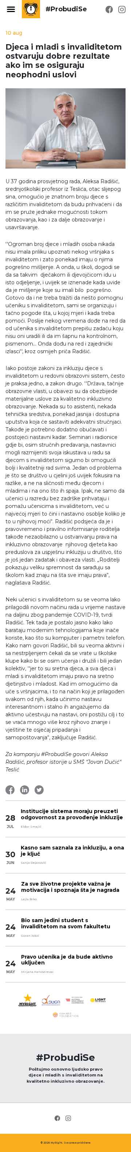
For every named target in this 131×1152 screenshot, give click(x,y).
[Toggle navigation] (10, 9)
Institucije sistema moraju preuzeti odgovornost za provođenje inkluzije (72, 814)
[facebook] (109, 9)
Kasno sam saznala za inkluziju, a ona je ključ (72, 850)
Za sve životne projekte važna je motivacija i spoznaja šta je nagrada (70, 887)
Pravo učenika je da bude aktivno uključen (67, 959)
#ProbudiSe (66, 9)
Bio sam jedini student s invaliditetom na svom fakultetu (65, 923)
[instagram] (122, 9)
